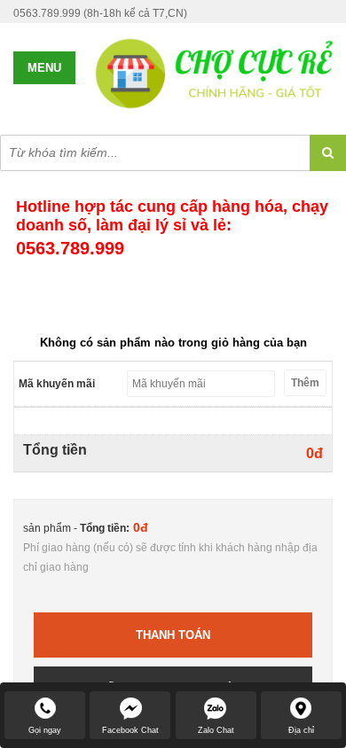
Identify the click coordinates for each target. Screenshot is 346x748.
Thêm (305, 383)
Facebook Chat (130, 730)
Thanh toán (173, 635)
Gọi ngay (44, 730)
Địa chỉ (301, 730)
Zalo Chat (216, 730)
